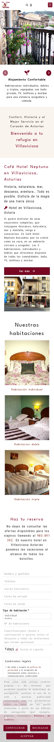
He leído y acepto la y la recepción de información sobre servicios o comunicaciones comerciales (24, 671)
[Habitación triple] (27, 472)
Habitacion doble (27, 444)
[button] (50, 5)
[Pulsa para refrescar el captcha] (17, 650)
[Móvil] (31, 5)
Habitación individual (27, 389)
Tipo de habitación (16, 610)
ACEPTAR (27, 736)
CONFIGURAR (15, 727)
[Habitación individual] (27, 363)
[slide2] (28, 63)
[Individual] (27, 615)
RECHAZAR (40, 727)
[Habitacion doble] (27, 418)
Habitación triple (27, 499)
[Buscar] (27, 5)
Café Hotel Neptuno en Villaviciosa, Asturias (26, 173)
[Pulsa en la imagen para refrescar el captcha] (10, 649)
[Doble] (27, 618)
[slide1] (26, 63)
